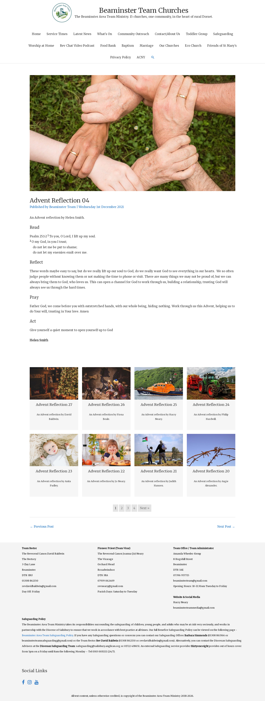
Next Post (226, 526)
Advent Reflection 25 (159, 404)
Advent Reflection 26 (106, 404)
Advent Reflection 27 (54, 404)
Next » (144, 508)
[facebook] (25, 683)
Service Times (57, 34)
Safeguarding (223, 34)
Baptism (128, 45)
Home (36, 34)
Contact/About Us (167, 34)
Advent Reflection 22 (106, 471)
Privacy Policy (120, 57)
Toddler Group (196, 34)
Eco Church (193, 45)
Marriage (146, 45)
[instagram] (31, 683)
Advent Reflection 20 (211, 471)
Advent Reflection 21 (159, 471)
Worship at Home (41, 45)
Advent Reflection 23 (54, 471)
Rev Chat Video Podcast (77, 45)
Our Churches (169, 45)
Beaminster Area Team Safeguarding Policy (47, 635)
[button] (153, 57)
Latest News (82, 34)
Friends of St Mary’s (222, 45)
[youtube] (37, 683)
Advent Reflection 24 (211, 404)
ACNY (141, 57)
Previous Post (42, 526)
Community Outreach (133, 34)
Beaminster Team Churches (143, 10)
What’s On (104, 34)
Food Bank (108, 45)
